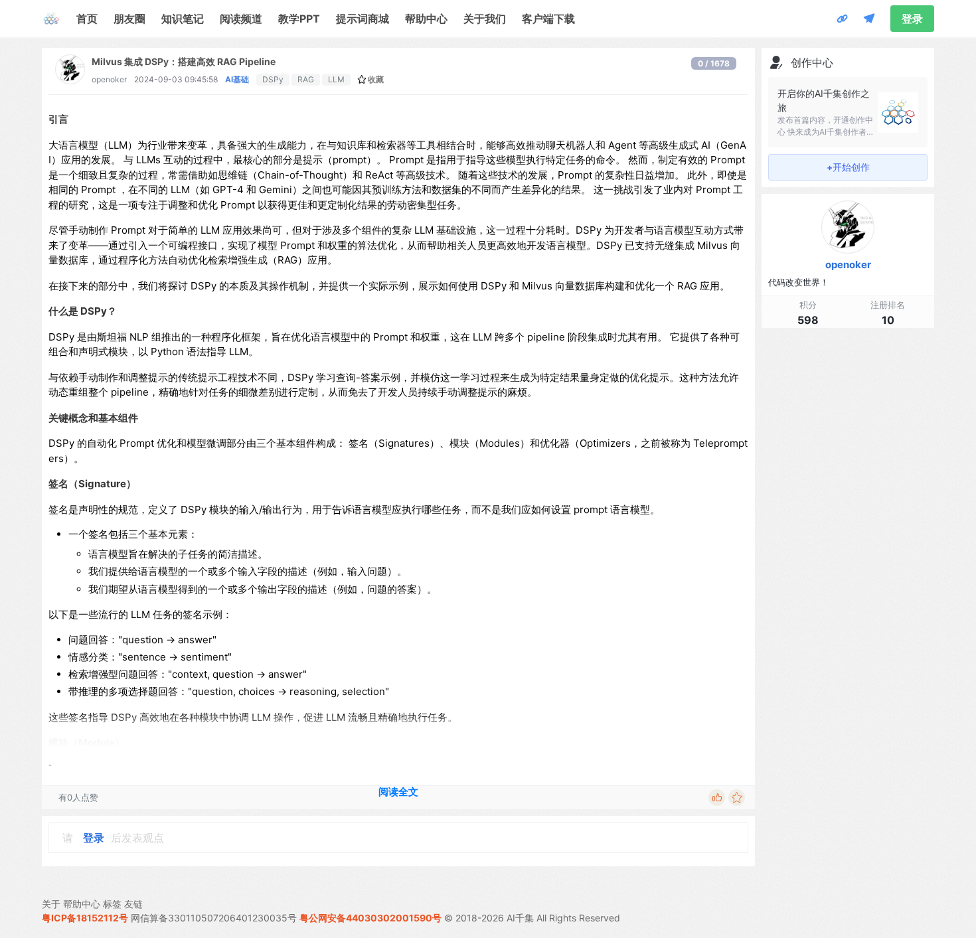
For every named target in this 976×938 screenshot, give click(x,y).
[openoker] (70, 80)
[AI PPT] (842, 19)
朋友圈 (129, 18)
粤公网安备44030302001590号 (370, 917)
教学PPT (299, 18)
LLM (336, 79)
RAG (305, 79)
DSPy (273, 79)
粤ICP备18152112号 (85, 917)
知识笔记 (182, 18)
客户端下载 (548, 18)
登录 (912, 18)
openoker (109, 79)
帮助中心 (426, 18)
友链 (133, 903)
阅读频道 (241, 18)
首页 (87, 18)
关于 (51, 903)
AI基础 (237, 79)
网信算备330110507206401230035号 (214, 917)
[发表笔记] (869, 19)
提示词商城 (362, 18)
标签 (112, 903)
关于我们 (484, 18)
